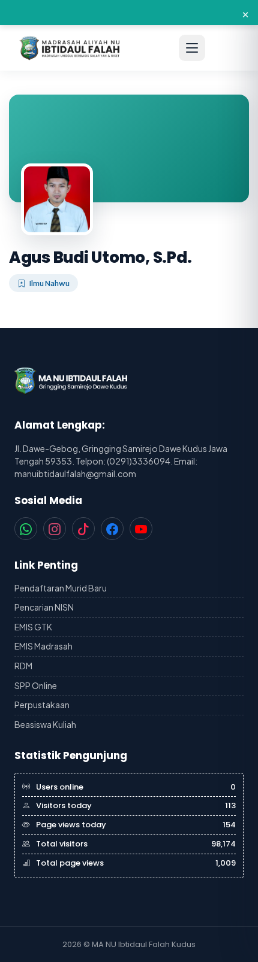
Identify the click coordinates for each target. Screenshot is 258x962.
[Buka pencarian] (225, 48)
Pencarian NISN (44, 607)
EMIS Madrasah (43, 646)
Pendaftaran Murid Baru (60, 587)
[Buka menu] (192, 48)
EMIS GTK (33, 626)
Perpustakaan (42, 704)
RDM (23, 665)
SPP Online (35, 685)
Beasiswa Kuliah (45, 724)
